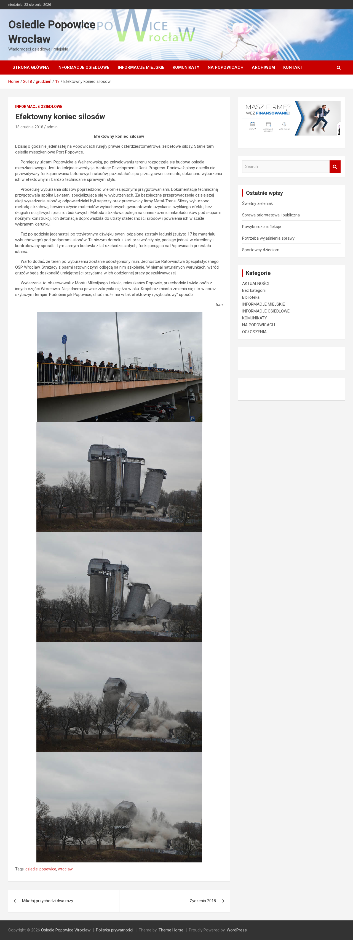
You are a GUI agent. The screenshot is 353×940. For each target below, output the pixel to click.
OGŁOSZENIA (254, 331)
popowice (47, 869)
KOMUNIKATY (186, 67)
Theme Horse (171, 930)
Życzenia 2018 (203, 900)
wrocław (65, 869)
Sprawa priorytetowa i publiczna (271, 215)
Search (335, 166)
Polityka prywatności (114, 930)
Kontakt (293, 67)
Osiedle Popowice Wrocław (65, 930)
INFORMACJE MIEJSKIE (141, 67)
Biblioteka (251, 297)
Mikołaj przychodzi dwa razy (47, 900)
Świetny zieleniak (257, 203)
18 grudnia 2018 (29, 127)
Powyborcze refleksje (261, 226)
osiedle (31, 869)
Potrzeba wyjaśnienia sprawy (268, 238)
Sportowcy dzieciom (260, 249)
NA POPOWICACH (226, 67)
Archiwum (263, 67)
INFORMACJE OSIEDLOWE (83, 67)
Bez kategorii (254, 290)
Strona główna (30, 67)
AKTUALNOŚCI (255, 283)
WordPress (237, 930)
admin (52, 127)
